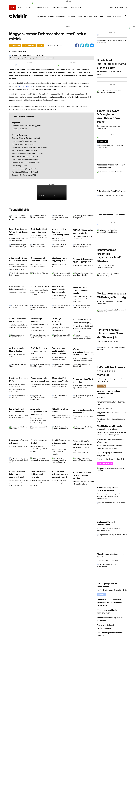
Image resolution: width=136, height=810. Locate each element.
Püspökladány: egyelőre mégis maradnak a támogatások (109, 427)
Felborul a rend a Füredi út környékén (111, 191)
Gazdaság (71, 16)
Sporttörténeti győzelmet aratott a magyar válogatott (60, 474)
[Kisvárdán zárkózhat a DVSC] (18, 369)
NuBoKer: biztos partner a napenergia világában (107, 489)
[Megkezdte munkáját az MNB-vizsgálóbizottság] (112, 281)
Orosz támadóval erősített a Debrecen (38, 259)
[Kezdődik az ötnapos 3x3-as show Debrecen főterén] (18, 220)
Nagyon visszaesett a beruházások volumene (111, 414)
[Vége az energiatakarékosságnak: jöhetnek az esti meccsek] (83, 340)
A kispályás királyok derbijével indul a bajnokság (38, 474)
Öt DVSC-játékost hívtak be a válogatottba (83, 231)
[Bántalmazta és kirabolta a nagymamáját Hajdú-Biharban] (112, 237)
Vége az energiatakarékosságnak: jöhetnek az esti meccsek (83, 352)
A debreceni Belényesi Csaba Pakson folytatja (18, 259)
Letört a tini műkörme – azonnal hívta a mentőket (111, 371)
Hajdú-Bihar (60, 16)
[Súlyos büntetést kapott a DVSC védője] (61, 369)
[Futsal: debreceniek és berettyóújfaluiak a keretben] (83, 463)
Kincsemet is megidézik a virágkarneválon (107, 611)
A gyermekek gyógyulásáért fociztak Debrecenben (39, 411)
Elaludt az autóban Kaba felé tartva (111, 215)
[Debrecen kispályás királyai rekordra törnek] (83, 432)
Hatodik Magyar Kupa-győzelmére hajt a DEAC (61, 443)
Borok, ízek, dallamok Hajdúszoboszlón (105, 626)
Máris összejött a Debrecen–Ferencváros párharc (60, 232)
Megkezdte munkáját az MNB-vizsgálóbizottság (111, 295)
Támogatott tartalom (113, 16)
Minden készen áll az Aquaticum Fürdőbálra (109, 619)
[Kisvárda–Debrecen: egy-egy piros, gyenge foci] (83, 250)
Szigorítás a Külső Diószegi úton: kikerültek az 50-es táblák (108, 116)
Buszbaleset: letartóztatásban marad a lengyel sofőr (111, 64)
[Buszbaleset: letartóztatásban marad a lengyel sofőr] (112, 48)
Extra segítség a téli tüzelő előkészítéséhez (107, 585)
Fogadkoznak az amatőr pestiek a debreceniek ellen (59, 289)
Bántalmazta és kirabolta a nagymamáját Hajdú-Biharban (109, 256)
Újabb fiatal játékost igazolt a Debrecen (38, 230)
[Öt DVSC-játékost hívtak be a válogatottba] (83, 221)
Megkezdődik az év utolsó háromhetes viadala (80, 290)
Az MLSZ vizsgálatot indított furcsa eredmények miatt (17, 474)
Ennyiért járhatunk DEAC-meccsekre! (83, 380)
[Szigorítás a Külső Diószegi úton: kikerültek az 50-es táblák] (112, 98)
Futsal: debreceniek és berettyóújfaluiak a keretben (82, 475)
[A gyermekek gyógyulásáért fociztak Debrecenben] (40, 400)
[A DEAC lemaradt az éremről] (61, 400)
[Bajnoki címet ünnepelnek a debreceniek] (83, 401)
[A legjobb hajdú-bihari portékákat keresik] (112, 542)
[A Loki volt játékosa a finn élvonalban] (18, 310)
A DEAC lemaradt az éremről (60, 410)
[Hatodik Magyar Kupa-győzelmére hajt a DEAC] (61, 431)
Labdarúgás (15, 45)
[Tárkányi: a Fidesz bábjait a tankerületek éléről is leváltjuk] (112, 317)
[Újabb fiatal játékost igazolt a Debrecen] (40, 220)
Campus (51, 16)
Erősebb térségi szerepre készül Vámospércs (110, 441)
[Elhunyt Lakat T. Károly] (40, 277)
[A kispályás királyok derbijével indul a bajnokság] (40, 462)
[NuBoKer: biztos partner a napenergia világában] (112, 475)
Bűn (95, 16)
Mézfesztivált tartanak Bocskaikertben (106, 523)
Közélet (79, 16)
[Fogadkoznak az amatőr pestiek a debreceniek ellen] (61, 277)
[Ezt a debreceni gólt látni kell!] (40, 431)
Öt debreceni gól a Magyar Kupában (59, 259)
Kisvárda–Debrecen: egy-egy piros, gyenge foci (83, 260)
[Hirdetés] (68, 3)
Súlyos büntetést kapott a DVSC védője (60, 379)
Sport (101, 16)
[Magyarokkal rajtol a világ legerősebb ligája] (40, 369)
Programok (88, 16)
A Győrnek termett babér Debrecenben (17, 288)
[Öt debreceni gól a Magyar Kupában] (61, 249)
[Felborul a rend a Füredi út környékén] (112, 179)
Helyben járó (41, 16)
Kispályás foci (29, 45)
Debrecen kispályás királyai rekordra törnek (82, 442)
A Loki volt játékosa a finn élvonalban (17, 320)
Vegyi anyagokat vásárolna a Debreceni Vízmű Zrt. (108, 392)
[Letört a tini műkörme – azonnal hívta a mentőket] (112, 355)
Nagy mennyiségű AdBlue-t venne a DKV (111, 403)
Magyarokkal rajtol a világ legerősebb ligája (39, 379)
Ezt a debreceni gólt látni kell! (38, 441)
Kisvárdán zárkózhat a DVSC (18, 379)
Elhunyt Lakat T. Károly (39, 286)
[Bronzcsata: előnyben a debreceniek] (18, 431)
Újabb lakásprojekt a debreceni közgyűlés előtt (109, 454)
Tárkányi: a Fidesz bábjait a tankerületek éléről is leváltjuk (110, 333)
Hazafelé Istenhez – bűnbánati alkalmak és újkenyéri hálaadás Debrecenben (109, 602)
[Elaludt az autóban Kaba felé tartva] (112, 203)
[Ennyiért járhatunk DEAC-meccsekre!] (83, 370)
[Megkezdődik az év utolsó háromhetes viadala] (83, 278)
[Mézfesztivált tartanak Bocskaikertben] (112, 510)
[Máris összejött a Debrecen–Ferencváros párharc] (61, 220)
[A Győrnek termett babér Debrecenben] (18, 277)
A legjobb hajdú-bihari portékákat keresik (110, 555)
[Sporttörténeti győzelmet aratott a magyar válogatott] (61, 462)
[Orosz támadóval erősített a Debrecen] (40, 249)
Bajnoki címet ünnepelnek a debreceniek (83, 411)
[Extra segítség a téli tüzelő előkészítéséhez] (112, 572)
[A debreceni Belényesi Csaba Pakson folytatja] (18, 249)
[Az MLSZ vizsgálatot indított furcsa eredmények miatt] (18, 462)
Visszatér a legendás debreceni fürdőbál (109, 634)
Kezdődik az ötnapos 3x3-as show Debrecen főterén (18, 232)
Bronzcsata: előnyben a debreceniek (18, 441)
